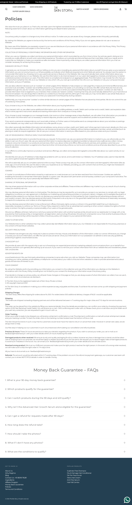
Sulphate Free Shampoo (76, 471)
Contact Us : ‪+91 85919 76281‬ (16, 478)
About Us (8, 471)
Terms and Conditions (13, 489)
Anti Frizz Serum (73, 480)
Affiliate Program (11, 482)
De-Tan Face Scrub (74, 475)
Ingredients (9, 480)
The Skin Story (14, 499)
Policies (8, 487)
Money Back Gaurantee (14, 485)
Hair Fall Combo (73, 482)
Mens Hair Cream (73, 478)
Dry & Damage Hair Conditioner (79, 473)
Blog (7, 475)
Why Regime (10, 473)
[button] (6, 9)
